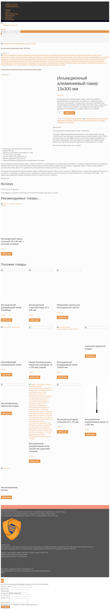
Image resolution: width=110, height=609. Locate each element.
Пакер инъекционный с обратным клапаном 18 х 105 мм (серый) (40, 364)
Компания (4, 591)
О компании (9, 19)
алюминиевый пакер (94, 118)
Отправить (5, 607)
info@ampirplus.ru (12, 6)
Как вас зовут (6, 586)
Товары (8, 10)
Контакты (8, 17)
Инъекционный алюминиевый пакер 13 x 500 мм (96, 422)
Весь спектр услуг (11, 14)
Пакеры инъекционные (73, 118)
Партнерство (10, 15)
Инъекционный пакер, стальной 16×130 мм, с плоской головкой (12, 241)
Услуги (7, 12)
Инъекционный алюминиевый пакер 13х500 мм (67, 364)
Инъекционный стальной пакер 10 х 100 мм (39, 307)
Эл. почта (5, 595)
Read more (90, 356)
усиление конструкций (65, 122)
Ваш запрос (5, 603)
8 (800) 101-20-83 (11, 4)
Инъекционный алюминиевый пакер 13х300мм (11, 307)
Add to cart (69, 113)
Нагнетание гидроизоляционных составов (89, 120)
